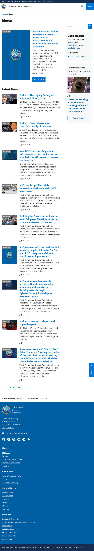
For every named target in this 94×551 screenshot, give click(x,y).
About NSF (6, 453)
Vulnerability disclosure (9, 547)
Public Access (7, 526)
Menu (90, 6)
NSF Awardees (7, 496)
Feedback (92, 372)
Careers (5, 456)
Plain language (79, 547)
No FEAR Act (50, 547)
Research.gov (7, 539)
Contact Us (6, 466)
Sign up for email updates (17, 433)
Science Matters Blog (10, 483)
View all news (15, 387)
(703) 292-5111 (8, 427)
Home (4, 14)
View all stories (78, 118)
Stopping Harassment (10, 529)
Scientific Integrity (9, 536)
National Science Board (11, 463)
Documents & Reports (10, 519)
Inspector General (25, 547)
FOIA (41, 547)
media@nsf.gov (74, 45)
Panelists (5, 509)
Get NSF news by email (77, 56)
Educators (6, 506)
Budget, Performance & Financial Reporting (18, 522)
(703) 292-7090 (74, 48)
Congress (5, 499)
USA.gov (59, 547)
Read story (39, 79)
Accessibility (68, 547)
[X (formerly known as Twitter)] (9, 439)
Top (90, 390)
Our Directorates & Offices (12, 459)
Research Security (9, 532)
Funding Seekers (8, 492)
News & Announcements (11, 476)
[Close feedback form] (91, 365)
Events (4, 479)
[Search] (82, 6)
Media (4, 502)
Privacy (35, 547)
